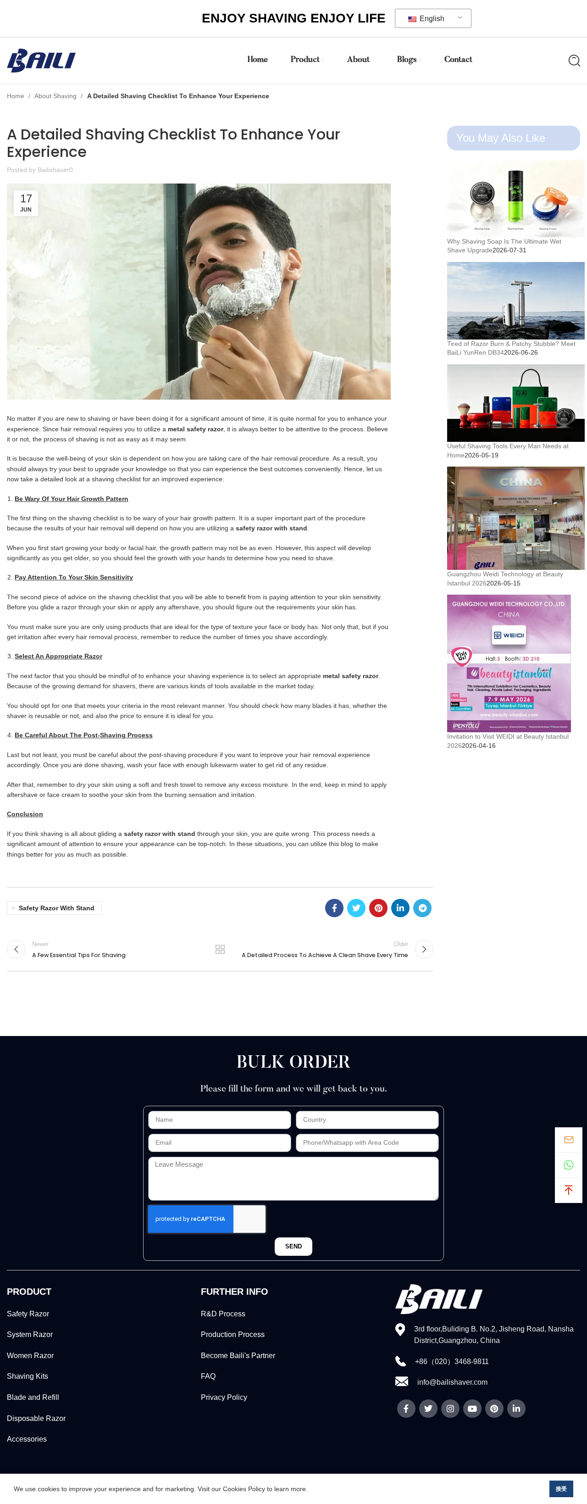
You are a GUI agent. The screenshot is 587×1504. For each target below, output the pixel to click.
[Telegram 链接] (422, 908)
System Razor (30, 1334)
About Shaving (56, 96)
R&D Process (223, 1314)
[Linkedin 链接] (400, 908)
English (431, 18)
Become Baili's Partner (238, 1355)
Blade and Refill (33, 1397)
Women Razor (30, 1355)
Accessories (27, 1439)
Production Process (233, 1334)
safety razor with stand (56, 908)
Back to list (220, 949)
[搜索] (574, 60)
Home (16, 96)
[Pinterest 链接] (378, 908)
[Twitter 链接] (356, 908)
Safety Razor (28, 1314)
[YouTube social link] (472, 1408)
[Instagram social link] (450, 1408)
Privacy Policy (224, 1397)
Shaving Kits (27, 1376)
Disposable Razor (36, 1418)
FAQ (208, 1376)
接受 (561, 1489)
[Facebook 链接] (334, 908)
